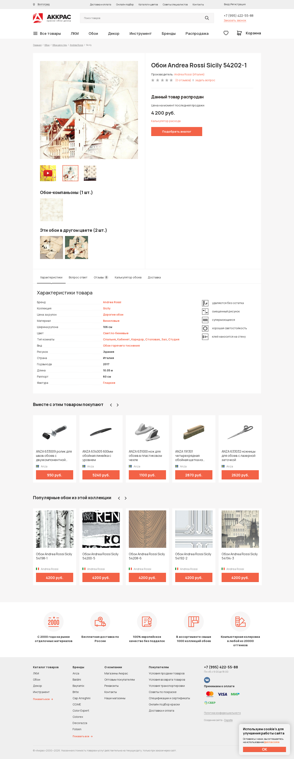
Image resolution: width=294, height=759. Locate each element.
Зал (164, 339)
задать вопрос (205, 80)
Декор (113, 33)
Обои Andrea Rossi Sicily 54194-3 (240, 556)
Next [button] (117, 405)
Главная (37, 44)
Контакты (198, 4)
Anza (76, 673)
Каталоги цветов (148, 4)
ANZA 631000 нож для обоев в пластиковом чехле (145, 455)
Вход (226, 4)
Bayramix (78, 686)
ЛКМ (75, 33)
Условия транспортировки (167, 686)
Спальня (109, 339)
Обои (93, 33)
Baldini (77, 679)
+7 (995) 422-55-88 (238, 15)
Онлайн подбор (125, 4)
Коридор (137, 339)
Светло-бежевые (115, 333)
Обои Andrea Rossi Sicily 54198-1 (54, 556)
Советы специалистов (175, 4)
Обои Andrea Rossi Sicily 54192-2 (193, 556)
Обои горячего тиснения (121, 345)
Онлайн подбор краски (164, 704)
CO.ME (77, 704)
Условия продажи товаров (166, 673)
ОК (264, 749)
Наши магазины (114, 698)
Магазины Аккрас (116, 673)
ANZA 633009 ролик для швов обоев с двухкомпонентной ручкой (54, 455)
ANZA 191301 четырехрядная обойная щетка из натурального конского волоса (193, 455)
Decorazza (80, 723)
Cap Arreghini (81, 698)
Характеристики (51, 277)
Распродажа (197, 33)
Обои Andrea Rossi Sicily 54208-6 (147, 556)
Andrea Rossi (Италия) (189, 74)
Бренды (169, 33)
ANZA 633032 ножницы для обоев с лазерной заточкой (238, 455)
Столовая (152, 339)
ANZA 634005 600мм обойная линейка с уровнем (97, 455)
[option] (89, 110)
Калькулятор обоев (128, 277)
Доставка (154, 277)
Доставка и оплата (100, 4)
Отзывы (100, 277)
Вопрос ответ (78, 277)
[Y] (207, 18)
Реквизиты (111, 686)
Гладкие (109, 383)
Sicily (107, 308)
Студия (173, 339)
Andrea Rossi (76, 44)
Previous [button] (111, 405)
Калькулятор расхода (166, 121)
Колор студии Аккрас (52, 18)
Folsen (77, 729)
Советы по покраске (163, 692)
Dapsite (228, 720)
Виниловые (111, 321)
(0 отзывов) (183, 80)
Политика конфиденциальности (222, 713)
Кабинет (123, 339)
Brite (76, 692)
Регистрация (238, 4)
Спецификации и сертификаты (169, 698)
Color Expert (81, 710)
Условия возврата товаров (167, 679)
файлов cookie (271, 742)
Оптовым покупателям (119, 679)
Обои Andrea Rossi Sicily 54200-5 (100, 556)
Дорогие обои (113, 314)
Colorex (78, 717)
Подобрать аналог (176, 131)
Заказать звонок (235, 20)
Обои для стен (59, 44)
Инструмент (141, 33)
